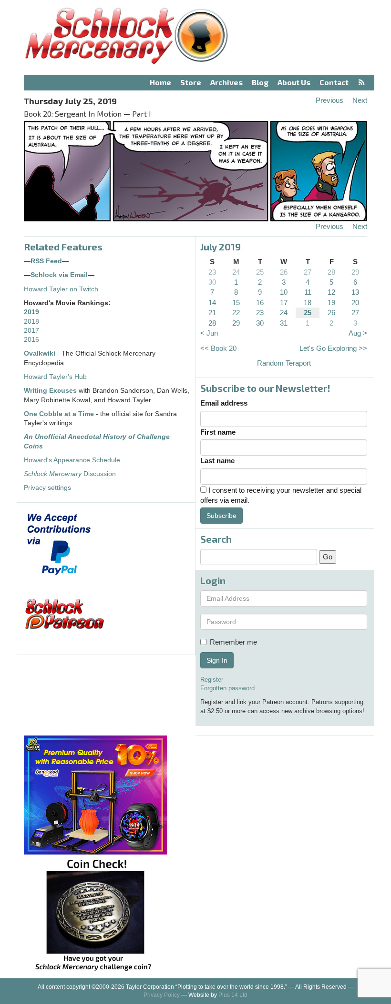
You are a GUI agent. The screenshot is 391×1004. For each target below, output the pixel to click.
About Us (294, 82)
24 (236, 272)
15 (236, 302)
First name (218, 432)
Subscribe (221, 515)
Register (211, 679)
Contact (334, 82)
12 (331, 292)
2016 (31, 339)
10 (284, 292)
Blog (260, 82)
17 (284, 302)
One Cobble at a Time (59, 414)
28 (331, 272)
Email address (223, 403)
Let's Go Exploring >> (333, 348)
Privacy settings (47, 487)
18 (307, 302)
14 (212, 302)
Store (190, 82)
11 (307, 292)
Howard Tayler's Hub (55, 376)
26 (284, 272)
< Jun (209, 333)
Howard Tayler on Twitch (61, 289)
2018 (31, 321)
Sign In (216, 660)
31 (284, 323)
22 (236, 312)
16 (260, 302)
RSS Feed (46, 261)
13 (355, 292)
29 (355, 272)
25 (260, 272)
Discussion (70, 473)
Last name (217, 461)
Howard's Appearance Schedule (72, 460)
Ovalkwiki (40, 353)
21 (212, 312)
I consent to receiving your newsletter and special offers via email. (280, 495)
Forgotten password (227, 688)
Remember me (233, 642)
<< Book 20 (218, 348)
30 (212, 282)
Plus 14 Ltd (232, 995)
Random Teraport (284, 363)
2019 (31, 312)
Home (160, 82)
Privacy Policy (162, 995)
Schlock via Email (59, 274)
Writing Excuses (50, 390)
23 (212, 272)
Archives (226, 82)
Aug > (358, 333)
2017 (31, 330)
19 (331, 302)
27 (307, 272)
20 (355, 302)
